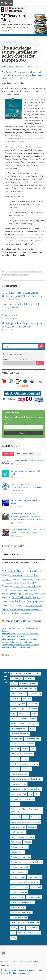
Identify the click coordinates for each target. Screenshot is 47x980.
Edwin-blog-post (21, 583)
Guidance (30, 744)
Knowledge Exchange (19, 774)
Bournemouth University (15, 11)
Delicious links (33, 704)
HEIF (33, 749)
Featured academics (28, 719)
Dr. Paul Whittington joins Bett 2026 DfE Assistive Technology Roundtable (28, 531)
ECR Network (32, 709)
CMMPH (34, 571)
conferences (15, 699)
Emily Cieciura (33, 67)
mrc (39, 789)
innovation (32, 590)
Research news (33, 882)
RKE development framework (21, 610)
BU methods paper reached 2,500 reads (25, 472)
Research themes (17, 897)
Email (5, 423)
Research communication (20, 857)
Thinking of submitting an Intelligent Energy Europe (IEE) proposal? (22, 325)
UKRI (6, 655)
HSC (20, 590)
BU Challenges (9, 67)
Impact (24, 759)
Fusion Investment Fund (20, 734)
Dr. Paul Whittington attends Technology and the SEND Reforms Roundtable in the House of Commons (27, 517)
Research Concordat (19, 862)
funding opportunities (27, 586)
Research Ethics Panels (19, 867)
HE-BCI (25, 749)
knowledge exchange (11, 594)
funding (11, 586)
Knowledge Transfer (18, 784)
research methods (18, 882)
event (38, 583)
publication (16, 601)
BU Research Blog (13, 17)
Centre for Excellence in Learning (23, 689)
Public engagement (18, 827)
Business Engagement (28, 683)
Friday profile (33, 724)
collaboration (16, 575)
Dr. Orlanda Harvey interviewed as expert (25, 502)
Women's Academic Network (29, 933)
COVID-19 (27, 699)
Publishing (32, 827)
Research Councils (31, 606)
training (14, 613)
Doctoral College (38, 579)
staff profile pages (18, 907)
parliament (15, 804)
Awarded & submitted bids (21, 673)
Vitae (13, 933)
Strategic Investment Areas (21, 912)
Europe (15, 272)
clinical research (24, 571)
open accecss (16, 799)
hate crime (15, 749)
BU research (10, 571)
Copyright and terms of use (13, 973)
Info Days (34, 764)
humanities (15, 759)
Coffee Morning (35, 694)
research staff (36, 887)
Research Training (33, 897)
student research (17, 922)
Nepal (36, 594)
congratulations (27, 579)
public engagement (33, 601)
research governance (19, 872)
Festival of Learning (18, 724)
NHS (37, 794)
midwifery (29, 594)
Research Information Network (22, 621)
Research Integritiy (18, 877)
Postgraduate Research (20, 822)
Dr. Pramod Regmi (7, 583)
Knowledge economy (14, 275)
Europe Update (9, 315)
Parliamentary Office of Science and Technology (24, 810)
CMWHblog (5, 575)
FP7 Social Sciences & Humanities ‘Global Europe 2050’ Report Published (22, 294)
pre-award (36, 822)
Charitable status (8, 970)
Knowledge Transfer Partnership (23, 789)
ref (13, 606)
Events (5, 586)
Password (23, 360)
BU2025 (14, 683)
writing (13, 938)
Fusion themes (16, 739)
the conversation (33, 922)
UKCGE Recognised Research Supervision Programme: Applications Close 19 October (27, 487)
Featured (14, 719)
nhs (40, 594)
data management (18, 704)
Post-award (35, 817)
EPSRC (13, 714)
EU (10, 272)
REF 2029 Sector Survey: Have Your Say (27, 461)
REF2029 (27, 842)
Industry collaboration (19, 764)
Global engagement (32, 739)
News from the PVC (18, 794)
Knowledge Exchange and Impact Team (26, 779)
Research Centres (17, 852)
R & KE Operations (18, 832)
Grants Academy (17, 744)
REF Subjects (16, 842)
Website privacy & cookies (30, 970)
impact (25, 590)
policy (26, 275)
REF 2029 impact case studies (22, 837)
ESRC (31, 583)
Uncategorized (32, 928)
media (23, 594)
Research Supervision (19, 892)
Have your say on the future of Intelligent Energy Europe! (23, 306)
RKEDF (34, 610)
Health (5, 590)
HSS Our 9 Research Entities (22, 754)
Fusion (41, 586)
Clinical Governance (18, 694)
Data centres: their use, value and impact (17, 642)
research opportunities (19, 887)
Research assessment (19, 847)
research (20, 605)
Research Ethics (36, 862)
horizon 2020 (14, 590)
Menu (8, 3)
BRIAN (37, 673)
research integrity (34, 877)
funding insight (24, 272)
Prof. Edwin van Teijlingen (26, 597)
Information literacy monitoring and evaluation (19, 639)
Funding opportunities (19, 729)
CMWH (40, 571)
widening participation (24, 613)
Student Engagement (19, 917)
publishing (7, 605)
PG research (15, 817)
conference (16, 579)
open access (6, 598)
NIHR (43, 594)
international (19, 67)
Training (14, 928)
